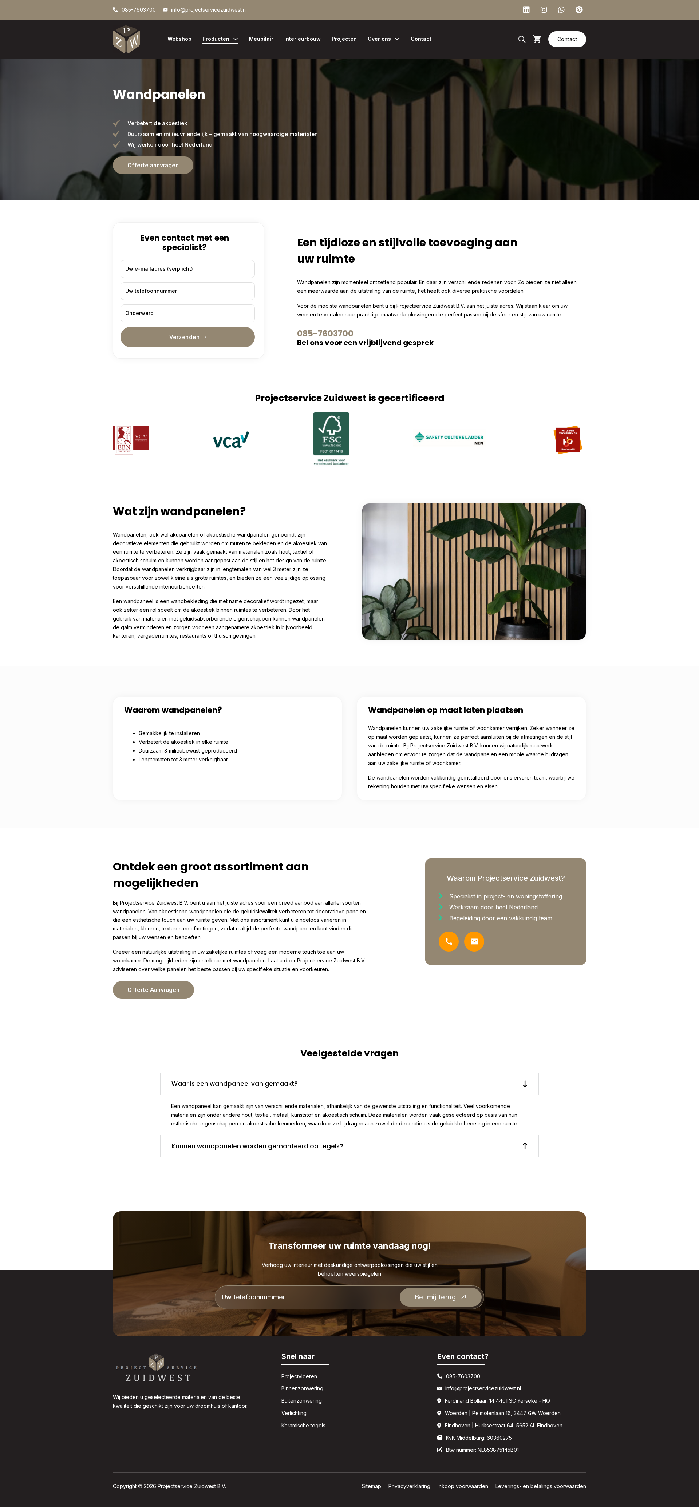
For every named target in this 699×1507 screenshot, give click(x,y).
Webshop (179, 39)
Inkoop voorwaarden (463, 1486)
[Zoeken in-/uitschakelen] (522, 39)
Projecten (344, 39)
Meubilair (261, 39)
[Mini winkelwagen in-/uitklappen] (537, 39)
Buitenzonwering (301, 1401)
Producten (215, 39)
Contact (421, 39)
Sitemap (371, 1486)
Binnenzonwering (302, 1388)
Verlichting (294, 1413)
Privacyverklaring (409, 1486)
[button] (349, 1084)
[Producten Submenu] (235, 38)
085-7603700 (325, 333)
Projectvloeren (299, 1376)
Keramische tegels (303, 1425)
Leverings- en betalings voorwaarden (540, 1486)
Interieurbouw (302, 39)
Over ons (379, 39)
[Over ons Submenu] (397, 38)
